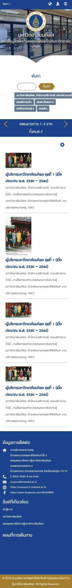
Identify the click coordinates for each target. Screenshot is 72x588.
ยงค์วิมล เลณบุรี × (25, 108)
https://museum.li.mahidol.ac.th (28, 487)
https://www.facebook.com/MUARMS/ (32, 492)
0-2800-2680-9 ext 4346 (24, 476)
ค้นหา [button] (6, 4)
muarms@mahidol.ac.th (23, 482)
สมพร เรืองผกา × (45, 102)
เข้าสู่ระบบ (8, 509)
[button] (50, 3)
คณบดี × (43, 108)
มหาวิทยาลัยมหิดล (12, 516)
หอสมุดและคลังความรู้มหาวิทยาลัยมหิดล (23, 523)
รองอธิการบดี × (24, 102)
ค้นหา (46, 86)
